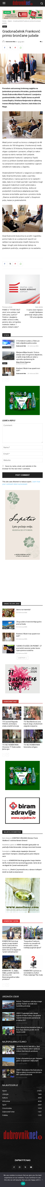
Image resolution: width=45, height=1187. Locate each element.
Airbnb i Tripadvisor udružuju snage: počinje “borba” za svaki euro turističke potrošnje (29, 1003)
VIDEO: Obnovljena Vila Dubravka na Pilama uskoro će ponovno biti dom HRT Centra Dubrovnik (29, 1072)
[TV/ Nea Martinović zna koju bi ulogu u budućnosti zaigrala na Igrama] (33, 713)
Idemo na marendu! (23, 610)
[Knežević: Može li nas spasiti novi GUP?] (8, 371)
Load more (21, 658)
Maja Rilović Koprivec (23, 362)
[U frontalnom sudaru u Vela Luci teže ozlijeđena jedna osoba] (8, 344)
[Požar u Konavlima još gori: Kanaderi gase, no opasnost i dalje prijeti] (8, 1061)
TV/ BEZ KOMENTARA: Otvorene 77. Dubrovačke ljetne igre (11, 747)
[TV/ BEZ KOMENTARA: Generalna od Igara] (33, 736)
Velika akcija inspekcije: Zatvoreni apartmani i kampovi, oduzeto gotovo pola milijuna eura (20, 853)
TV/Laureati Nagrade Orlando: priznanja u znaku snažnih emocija (10, 724)
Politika (5, 375)
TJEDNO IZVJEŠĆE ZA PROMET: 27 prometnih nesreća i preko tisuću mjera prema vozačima (29, 648)
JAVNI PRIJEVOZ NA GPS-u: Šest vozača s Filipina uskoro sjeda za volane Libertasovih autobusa (28, 1049)
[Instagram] (19, 1167)
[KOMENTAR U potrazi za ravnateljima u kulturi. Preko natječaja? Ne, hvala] (33, 962)
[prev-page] (3, 379)
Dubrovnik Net (10, 41)
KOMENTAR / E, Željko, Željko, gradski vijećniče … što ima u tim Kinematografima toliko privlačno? (11, 975)
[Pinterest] (15, 47)
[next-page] (7, 379)
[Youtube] (31, 1167)
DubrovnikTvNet (8, 719)
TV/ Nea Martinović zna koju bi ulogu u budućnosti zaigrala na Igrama (33, 724)
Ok (23, 1183)
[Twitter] (10, 47)
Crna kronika (6, 347)
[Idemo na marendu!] (8, 613)
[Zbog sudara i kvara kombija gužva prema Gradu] (8, 625)
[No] (42, 1179)
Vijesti (10, 21)
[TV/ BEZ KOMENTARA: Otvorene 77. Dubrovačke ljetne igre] (11, 736)
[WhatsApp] (20, 47)
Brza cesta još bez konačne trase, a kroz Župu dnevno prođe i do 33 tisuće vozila (29, 1029)
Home (4, 21)
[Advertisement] (22, 577)
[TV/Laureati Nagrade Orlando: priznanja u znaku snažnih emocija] (11, 713)
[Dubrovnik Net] (3, 41)
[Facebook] (4, 47)
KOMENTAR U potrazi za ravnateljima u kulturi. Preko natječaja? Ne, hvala (33, 973)
